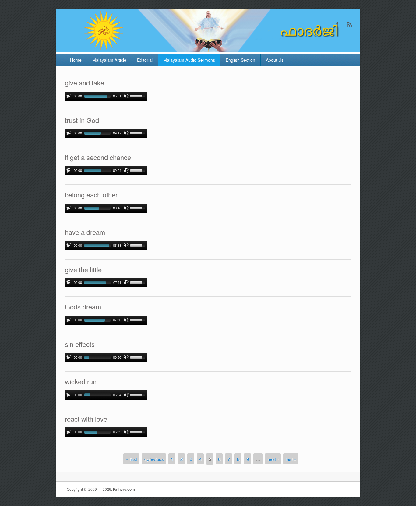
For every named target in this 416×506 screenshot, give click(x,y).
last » (291, 458)
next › (273, 458)
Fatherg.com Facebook (337, 24)
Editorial (145, 60)
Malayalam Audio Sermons (189, 60)
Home (76, 60)
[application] (106, 96)
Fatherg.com (124, 489)
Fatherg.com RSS (350, 24)
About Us (275, 60)
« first (131, 458)
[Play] (68, 96)
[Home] (208, 50)
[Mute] (126, 96)
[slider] (138, 95)
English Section (240, 60)
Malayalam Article (109, 60)
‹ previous (154, 458)
